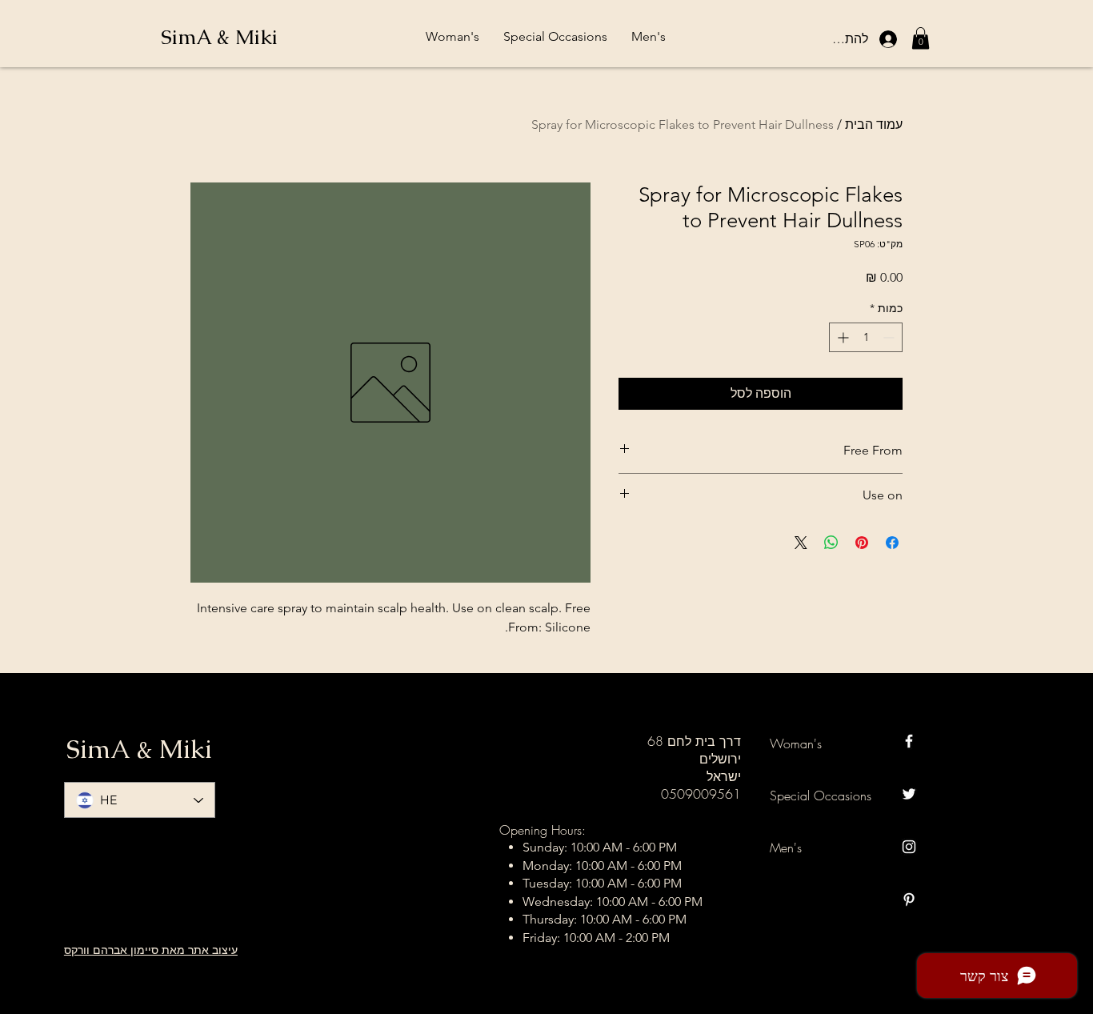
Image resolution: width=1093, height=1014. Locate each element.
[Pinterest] (909, 899)
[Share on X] (801, 542)
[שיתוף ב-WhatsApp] (831, 542)
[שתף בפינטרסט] (861, 542)
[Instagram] (909, 847)
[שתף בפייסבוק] (892, 542)
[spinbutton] (865, 337)
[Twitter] (909, 794)
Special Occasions (820, 795)
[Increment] (841, 337)
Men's (786, 847)
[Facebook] (909, 741)
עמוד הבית (874, 124)
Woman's (796, 743)
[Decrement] (890, 337)
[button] (920, 38)
